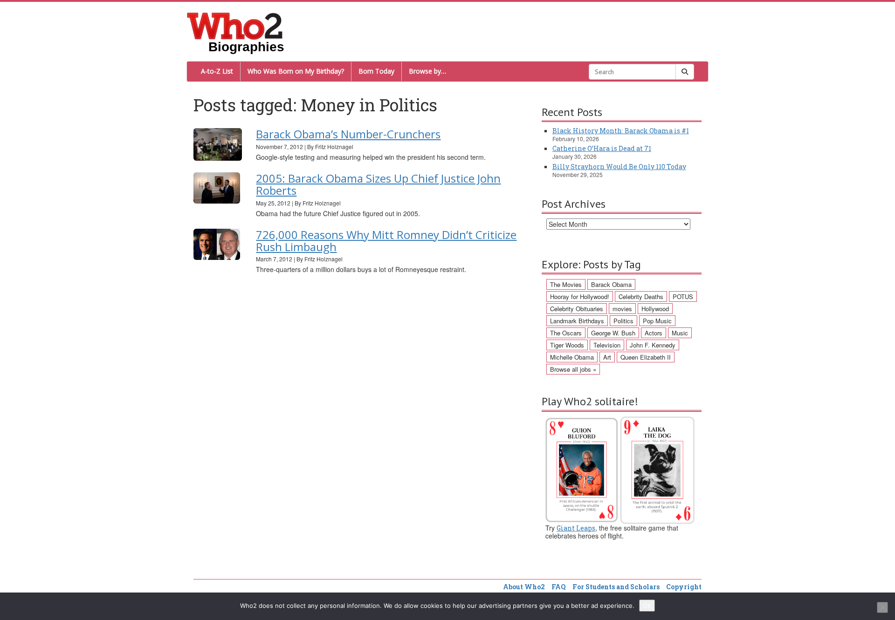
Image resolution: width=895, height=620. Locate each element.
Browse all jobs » (573, 369)
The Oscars (566, 332)
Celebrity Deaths (641, 296)
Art (607, 357)
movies (622, 308)
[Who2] (234, 25)
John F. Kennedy (652, 345)
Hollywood (655, 308)
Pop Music (657, 320)
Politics (623, 320)
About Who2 (524, 586)
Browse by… (427, 71)
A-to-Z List (217, 71)
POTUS (683, 296)
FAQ (558, 586)
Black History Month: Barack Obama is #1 (620, 130)
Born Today (376, 71)
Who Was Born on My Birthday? (296, 71)
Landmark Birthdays (577, 320)
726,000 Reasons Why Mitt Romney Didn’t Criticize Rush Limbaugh (386, 240)
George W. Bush (613, 332)
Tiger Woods (567, 345)
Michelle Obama (572, 357)
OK (647, 605)
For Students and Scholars (616, 586)
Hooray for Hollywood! (579, 296)
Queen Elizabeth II (645, 357)
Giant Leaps (576, 528)
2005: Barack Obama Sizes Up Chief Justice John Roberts (378, 184)
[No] (882, 607)
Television (606, 345)
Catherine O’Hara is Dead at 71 (601, 148)
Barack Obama (611, 284)
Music (680, 332)
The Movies (566, 284)
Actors (653, 332)
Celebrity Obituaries (576, 308)
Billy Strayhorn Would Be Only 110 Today (619, 166)
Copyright (684, 586)
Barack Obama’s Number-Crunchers (348, 134)
